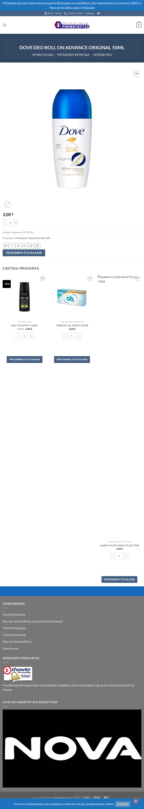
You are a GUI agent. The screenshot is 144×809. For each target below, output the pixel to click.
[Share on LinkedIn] (37, 246)
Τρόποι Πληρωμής (14, 628)
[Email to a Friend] (25, 246)
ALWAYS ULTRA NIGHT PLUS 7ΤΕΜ (119, 545)
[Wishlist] (98, 13)
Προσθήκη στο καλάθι (24, 252)
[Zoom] (7, 204)
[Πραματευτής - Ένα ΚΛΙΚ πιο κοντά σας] (72, 25)
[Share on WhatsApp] (6, 246)
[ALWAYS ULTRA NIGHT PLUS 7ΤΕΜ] (119, 407)
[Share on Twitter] (18, 246)
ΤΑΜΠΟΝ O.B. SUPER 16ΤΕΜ (72, 325)
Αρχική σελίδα (42, 54)
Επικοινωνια (10, 648)
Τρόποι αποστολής (14, 634)
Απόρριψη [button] (88, 7)
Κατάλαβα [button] (122, 804)
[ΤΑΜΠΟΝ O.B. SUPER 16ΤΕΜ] (72, 297)
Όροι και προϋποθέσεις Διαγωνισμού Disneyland (33, 621)
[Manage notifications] (136, 801)
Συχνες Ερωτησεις (14, 614)
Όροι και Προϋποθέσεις (17, 641)
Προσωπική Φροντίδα (73, 54)
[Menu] (5, 25)
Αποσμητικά (102, 54)
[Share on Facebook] (12, 246)
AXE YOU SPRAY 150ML (24, 325)
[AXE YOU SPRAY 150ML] (25, 297)
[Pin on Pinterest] (31, 246)
